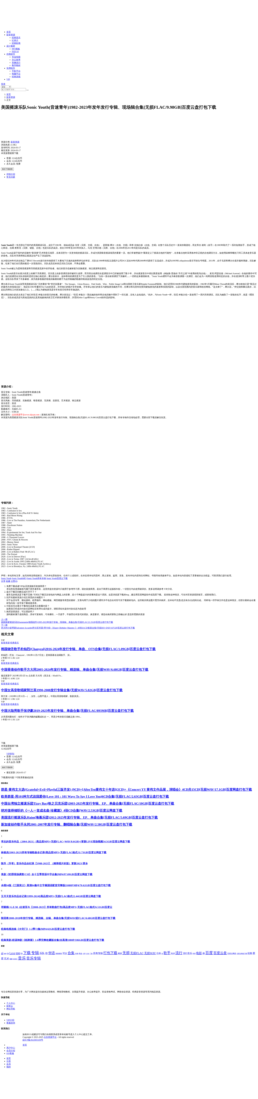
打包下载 (110, 953)
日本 (158, 953)
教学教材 (16, 65)
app (5, 953)
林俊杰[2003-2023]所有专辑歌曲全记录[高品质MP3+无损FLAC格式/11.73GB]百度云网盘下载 (53, 852)
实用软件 (10, 68)
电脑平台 (16, 74)
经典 (250, 953)
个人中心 (10, 1003)
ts (22, 953)
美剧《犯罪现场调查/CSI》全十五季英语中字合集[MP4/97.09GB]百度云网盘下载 (46, 874)
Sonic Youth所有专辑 (36, 578)
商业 (80, 953)
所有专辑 (98, 953)
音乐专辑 (33, 958)
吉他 (76, 953)
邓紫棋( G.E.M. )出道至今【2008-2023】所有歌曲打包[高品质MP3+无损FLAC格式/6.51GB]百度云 (56, 907)
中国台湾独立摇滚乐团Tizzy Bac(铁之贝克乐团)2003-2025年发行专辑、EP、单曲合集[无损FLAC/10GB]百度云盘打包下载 (87, 803)
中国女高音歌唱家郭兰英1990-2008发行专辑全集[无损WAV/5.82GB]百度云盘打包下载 (62, 690)
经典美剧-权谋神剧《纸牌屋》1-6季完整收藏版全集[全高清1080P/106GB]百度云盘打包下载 (52, 940)
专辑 (35, 953)
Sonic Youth (6, 578)
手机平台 (16, 71)
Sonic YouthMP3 (19, 578)
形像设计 (16, 62)
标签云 (9, 1006)
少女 (87, 953)
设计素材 (10, 46)
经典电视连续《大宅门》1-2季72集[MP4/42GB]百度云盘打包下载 (38, 929)
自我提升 (10, 54)
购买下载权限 (7, 169)
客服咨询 (10, 1023)
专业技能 (16, 57)
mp (18, 953)
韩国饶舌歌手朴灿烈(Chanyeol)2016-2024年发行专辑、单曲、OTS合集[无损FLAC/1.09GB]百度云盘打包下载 (78, 649)
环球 (194, 953)
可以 (64, 953)
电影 (199, 953)
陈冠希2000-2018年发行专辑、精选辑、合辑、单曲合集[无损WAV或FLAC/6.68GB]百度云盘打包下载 (58, 918)
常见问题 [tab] (10, 177)
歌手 (167, 953)
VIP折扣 (10, 754)
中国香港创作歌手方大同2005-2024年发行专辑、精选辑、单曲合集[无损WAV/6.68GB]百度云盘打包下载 (74, 669)
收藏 (8, 581)
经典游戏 (16, 76)
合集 (71, 953)
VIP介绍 (10, 1020)
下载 (27, 953)
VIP (8, 79)
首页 (8, 32)
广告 (91, 953)
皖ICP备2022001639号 (33, 1040)
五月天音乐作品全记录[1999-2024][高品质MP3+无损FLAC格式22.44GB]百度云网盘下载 (51, 896)
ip (8, 953)
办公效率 (16, 60)
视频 (11, 959)
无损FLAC (137, 953)
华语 (51, 953)
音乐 (22, 958)
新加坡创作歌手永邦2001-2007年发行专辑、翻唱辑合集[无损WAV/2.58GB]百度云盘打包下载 (66, 824)
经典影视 (16, 43)
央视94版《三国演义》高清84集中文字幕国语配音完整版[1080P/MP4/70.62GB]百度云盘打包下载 (56, 885)
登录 (3, 84)
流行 (178, 953)
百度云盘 (220, 953)
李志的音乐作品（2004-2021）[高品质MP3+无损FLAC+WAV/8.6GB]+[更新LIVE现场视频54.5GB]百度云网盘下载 (65, 841)
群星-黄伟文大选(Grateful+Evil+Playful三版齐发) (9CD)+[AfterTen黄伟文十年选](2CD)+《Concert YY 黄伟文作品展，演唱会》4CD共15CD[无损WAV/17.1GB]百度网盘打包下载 (126, 789)
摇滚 (120, 953)
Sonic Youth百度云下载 (57, 578)
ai (2, 953)
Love (12, 953)
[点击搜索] (27, 90)
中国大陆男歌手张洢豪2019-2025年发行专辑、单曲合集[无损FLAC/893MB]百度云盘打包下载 (67, 710)
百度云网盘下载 (242, 953)
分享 (3, 581)
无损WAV (150, 953)
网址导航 (10, 1009)
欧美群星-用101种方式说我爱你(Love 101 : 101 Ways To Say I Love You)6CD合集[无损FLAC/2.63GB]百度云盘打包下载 (85, 796)
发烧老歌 (58, 953)
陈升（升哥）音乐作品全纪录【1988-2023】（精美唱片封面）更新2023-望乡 (44, 863)
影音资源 (10, 35)
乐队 (42, 953)
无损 (126, 953)
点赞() (14, 581)
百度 (209, 953)
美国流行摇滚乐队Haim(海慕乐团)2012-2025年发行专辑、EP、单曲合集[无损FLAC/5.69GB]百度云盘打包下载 (79, 817)
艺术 (6, 958)
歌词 (173, 953)
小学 (84, 953)
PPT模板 (16, 49)
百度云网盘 (231, 953)
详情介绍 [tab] (10, 174)
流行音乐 (187, 953)
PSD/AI (15, 51)
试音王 (15, 959)
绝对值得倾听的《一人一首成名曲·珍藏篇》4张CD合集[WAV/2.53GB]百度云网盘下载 (61, 810)
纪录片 (15, 40)
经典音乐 (16, 37)
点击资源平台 (50, 1037)
